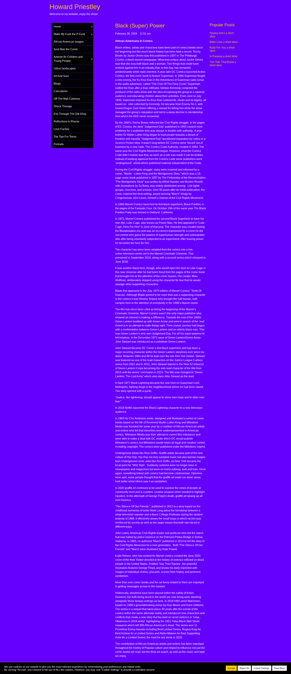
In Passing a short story (223, 56)
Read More (279, 668)
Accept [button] (231, 668)
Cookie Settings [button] (261, 668)
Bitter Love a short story (224, 42)
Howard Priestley (75, 6)
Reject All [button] (244, 668)
